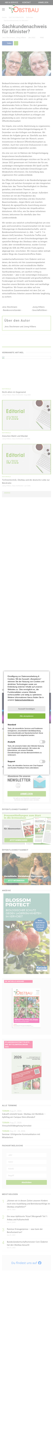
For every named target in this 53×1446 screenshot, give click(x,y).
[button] (26, 708)
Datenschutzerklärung (24, 700)
